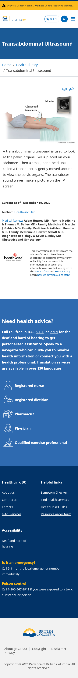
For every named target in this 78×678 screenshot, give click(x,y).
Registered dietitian (31, 399)
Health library (27, 64)
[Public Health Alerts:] (4, 5)
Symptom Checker (54, 492)
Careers (7, 507)
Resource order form (56, 514)
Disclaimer (58, 649)
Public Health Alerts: (4, 5)
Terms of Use (42, 271)
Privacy (10, 652)
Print (64, 89)
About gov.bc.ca (15, 649)
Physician (23, 428)
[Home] (14, 17)
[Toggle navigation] (72, 19)
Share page (71, 89)
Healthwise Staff (24, 212)
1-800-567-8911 (18, 589)
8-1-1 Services (11, 514)
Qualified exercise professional (41, 442)
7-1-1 (54, 332)
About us (8, 492)
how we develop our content (53, 275)
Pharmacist (24, 414)
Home (7, 64)
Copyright (39, 649)
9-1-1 (11, 568)
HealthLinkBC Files (54, 507)
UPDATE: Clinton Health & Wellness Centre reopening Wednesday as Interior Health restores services (41, 5)
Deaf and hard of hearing (14, 543)
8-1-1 (53, 19)
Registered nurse (29, 385)
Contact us (9, 500)
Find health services (55, 500)
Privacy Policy (62, 271)
